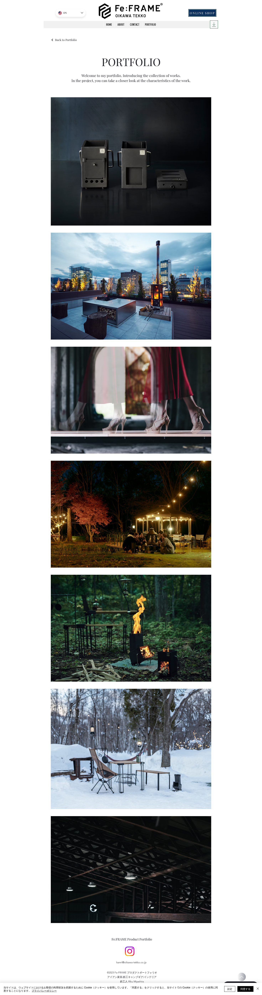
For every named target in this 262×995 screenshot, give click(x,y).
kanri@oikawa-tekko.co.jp (131, 962)
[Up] (241, 977)
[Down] (214, 24)
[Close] (258, 989)
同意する (245, 989)
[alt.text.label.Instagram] (129, 951)
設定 (229, 989)
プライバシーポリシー (44, 990)
